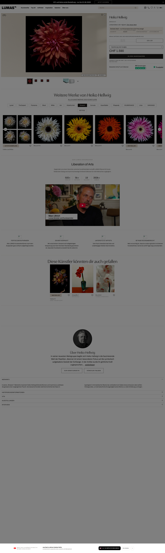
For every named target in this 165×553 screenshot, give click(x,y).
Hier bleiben (126, 548)
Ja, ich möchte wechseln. (111, 548)
